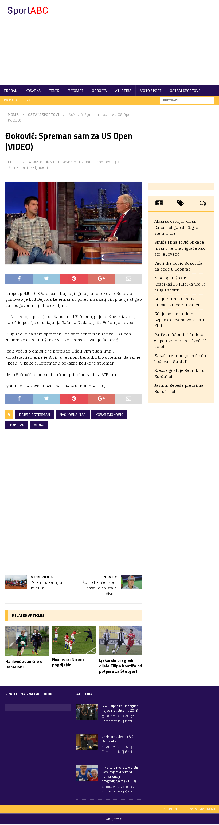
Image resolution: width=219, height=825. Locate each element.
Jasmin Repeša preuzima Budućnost (179, 388)
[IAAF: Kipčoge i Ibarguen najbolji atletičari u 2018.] (87, 712)
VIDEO (39, 425)
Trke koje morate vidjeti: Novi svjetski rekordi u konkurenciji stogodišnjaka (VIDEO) (120, 774)
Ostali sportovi (185, 90)
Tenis (54, 90)
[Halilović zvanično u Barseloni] (27, 641)
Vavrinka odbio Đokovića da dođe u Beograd (178, 266)
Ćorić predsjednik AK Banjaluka (117, 739)
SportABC (171, 809)
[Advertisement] (147, 42)
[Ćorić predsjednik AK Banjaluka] (87, 742)
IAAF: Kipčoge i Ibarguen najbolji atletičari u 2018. (120, 708)
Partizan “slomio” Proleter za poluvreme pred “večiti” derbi (180, 340)
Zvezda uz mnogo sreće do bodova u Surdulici (180, 358)
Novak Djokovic (109, 414)
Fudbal (10, 90)
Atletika (123, 90)
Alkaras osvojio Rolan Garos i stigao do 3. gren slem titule (177, 227)
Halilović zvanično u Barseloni (23, 664)
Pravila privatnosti (200, 809)
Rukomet (75, 90)
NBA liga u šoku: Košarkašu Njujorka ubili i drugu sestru (179, 284)
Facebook (11, 100)
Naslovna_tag (73, 414)
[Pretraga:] (187, 100)
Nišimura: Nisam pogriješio (68, 662)
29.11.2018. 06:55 (116, 747)
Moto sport (151, 90)
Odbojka (99, 90)
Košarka (33, 90)
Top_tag (16, 425)
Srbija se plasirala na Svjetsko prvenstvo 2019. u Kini (179, 319)
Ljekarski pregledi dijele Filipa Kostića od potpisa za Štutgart (120, 666)
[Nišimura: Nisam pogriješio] (74, 640)
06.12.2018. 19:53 (116, 716)
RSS (29, 100)
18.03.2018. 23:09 (116, 786)
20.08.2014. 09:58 (27, 162)
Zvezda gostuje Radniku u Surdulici (179, 373)
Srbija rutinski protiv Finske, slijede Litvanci (176, 301)
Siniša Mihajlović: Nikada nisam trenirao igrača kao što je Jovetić (179, 248)
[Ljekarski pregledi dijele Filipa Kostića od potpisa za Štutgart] (121, 640)
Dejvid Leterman (34, 414)
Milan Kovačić (63, 162)
